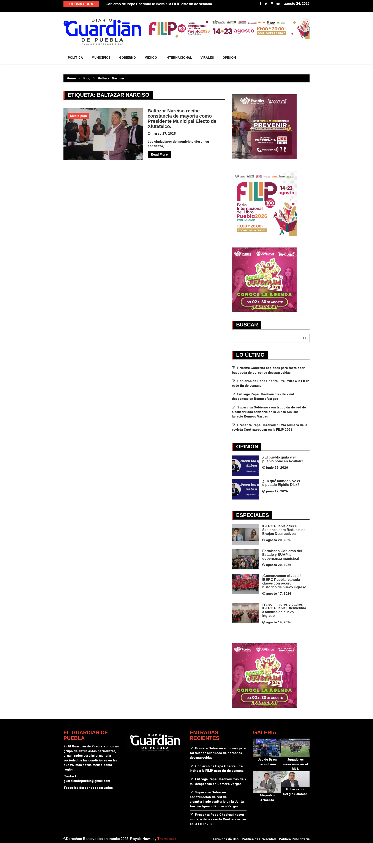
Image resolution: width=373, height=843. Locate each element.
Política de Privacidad (259, 839)
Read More (159, 154)
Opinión (229, 58)
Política (75, 58)
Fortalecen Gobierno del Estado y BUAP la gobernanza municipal (282, 554)
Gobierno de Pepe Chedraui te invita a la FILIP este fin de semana (159, 4)
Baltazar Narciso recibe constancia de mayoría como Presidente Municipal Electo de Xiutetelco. (182, 118)
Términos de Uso (225, 839)
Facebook (260, 3)
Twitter (266, 3)
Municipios (101, 58)
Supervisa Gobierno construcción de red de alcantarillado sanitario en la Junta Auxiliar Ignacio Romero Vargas (269, 412)
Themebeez (166, 839)
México (150, 58)
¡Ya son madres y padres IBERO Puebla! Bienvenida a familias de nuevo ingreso (284, 610)
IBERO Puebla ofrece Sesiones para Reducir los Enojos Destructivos (283, 530)
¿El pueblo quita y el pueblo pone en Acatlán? (282, 459)
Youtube (278, 3)
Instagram (272, 3)
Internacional (179, 58)
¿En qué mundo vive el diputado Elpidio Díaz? (281, 483)
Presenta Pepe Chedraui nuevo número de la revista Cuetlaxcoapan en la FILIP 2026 (218, 819)
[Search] (305, 338)
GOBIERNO (127, 58)
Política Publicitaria (294, 839)
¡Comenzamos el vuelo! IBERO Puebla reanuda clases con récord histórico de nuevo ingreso (284, 581)
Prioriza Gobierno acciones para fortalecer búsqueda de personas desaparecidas (218, 752)
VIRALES (207, 58)
